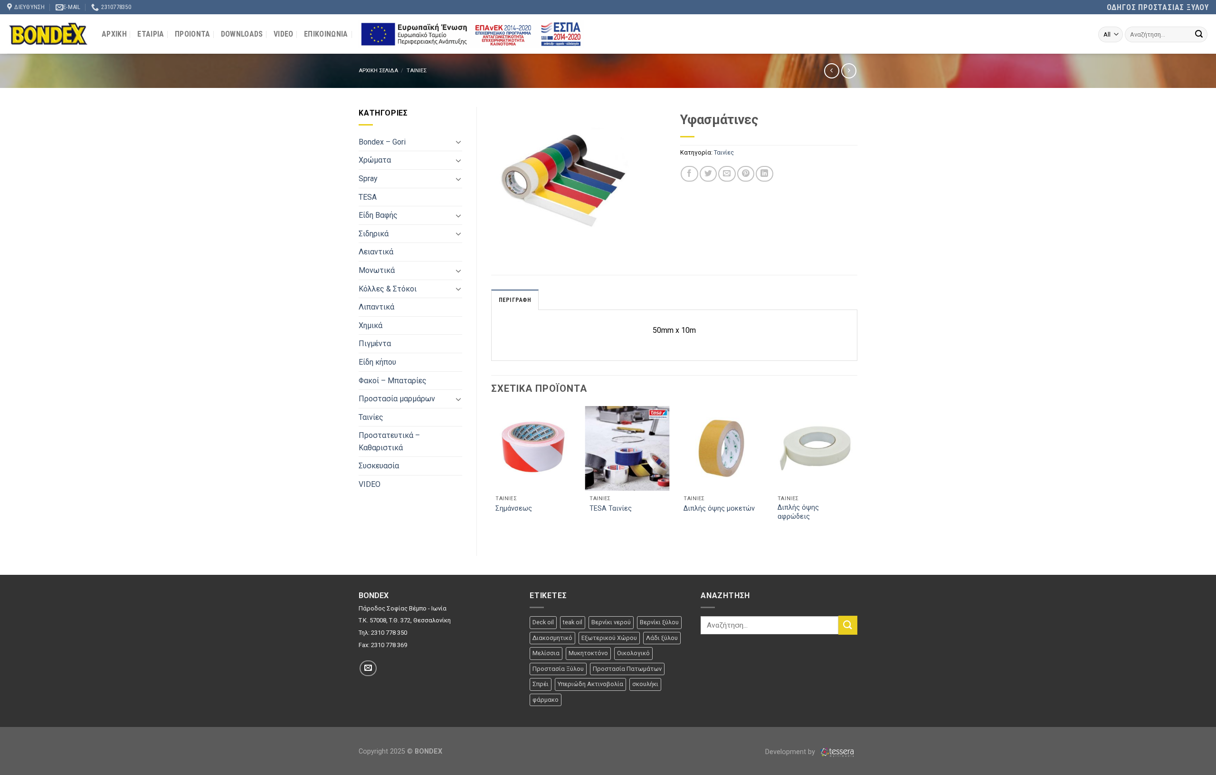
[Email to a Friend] (726, 174)
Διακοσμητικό (552, 637)
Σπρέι (540, 684)
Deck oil (543, 622)
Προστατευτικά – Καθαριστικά (389, 441)
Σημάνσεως (513, 508)
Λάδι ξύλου (662, 637)
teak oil (572, 622)
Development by (791, 752)
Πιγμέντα (375, 343)
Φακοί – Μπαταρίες (393, 380)
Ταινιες (417, 71)
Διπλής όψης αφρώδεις (798, 512)
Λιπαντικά (376, 306)
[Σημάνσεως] (533, 448)
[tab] (515, 300)
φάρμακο (545, 699)
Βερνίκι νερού (611, 622)
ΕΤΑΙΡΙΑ (150, 34)
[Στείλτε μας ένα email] (368, 668)
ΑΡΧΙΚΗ (114, 34)
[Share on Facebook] (689, 174)
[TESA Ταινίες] (627, 448)
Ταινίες (371, 417)
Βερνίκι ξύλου (659, 622)
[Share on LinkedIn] (764, 174)
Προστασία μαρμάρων (397, 398)
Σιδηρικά (374, 233)
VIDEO (284, 34)
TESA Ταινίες (610, 508)
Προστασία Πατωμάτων (627, 668)
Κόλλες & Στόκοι (388, 288)
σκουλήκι (645, 684)
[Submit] (1199, 35)
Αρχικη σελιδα (378, 71)
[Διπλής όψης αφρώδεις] (815, 448)
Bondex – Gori (382, 141)
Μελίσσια (546, 653)
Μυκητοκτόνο (588, 653)
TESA (368, 197)
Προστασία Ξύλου (558, 668)
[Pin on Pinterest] (745, 174)
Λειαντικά (376, 251)
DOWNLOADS (242, 34)
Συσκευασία (379, 465)
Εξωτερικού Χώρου (609, 637)
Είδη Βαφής (378, 215)
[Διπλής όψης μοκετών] (721, 448)
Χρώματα (375, 160)
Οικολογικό (633, 653)
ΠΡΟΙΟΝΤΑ (192, 34)
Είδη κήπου (377, 362)
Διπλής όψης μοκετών (719, 508)
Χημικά (370, 325)
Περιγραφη (515, 299)
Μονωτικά (377, 270)
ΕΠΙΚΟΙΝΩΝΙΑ (326, 34)
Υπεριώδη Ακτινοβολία (590, 684)
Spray (368, 178)
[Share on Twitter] (708, 174)
